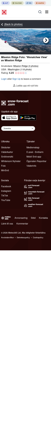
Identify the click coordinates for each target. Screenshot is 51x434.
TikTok (4, 195)
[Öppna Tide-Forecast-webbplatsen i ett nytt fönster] (29, 3)
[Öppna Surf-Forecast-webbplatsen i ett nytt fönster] (5, 3)
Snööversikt (7, 156)
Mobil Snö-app (33, 156)
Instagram (6, 191)
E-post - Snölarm (34, 152)
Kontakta (43, 217)
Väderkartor (7, 152)
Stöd (33, 217)
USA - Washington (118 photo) (16, 69)
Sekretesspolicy (23, 237)
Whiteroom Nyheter (11, 161)
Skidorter (5, 147)
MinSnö (5, 170)
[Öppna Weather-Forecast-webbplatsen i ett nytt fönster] (40, 3)
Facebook (6, 186)
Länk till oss (7, 223)
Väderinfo (31, 165)
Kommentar (22, 223)
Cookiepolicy (38, 237)
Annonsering (21, 217)
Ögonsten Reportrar (36, 161)
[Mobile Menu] (46, 11)
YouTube (5, 200)
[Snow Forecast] (4, 12)
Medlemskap (32, 147)
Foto (3, 165)
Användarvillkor (7, 237)
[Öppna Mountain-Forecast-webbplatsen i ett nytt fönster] (17, 3)
